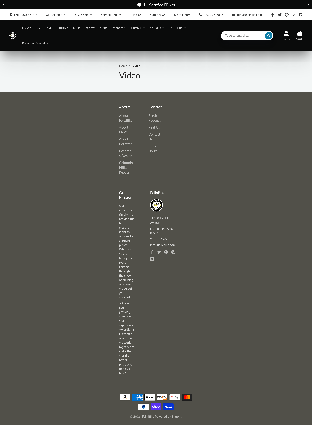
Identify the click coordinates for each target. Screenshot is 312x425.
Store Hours (182, 14)
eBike (76, 28)
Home (123, 66)
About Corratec (125, 141)
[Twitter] (280, 15)
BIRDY (63, 28)
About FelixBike (125, 117)
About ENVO (124, 129)
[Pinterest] (287, 15)
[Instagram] (294, 15)
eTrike (103, 28)
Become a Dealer (125, 153)
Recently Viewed (33, 43)
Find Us (136, 14)
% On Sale (81, 14)
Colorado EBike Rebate (126, 167)
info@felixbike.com (249, 14)
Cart (299, 35)
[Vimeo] (301, 15)
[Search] (268, 35)
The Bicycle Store (25, 14)
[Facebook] (273, 15)
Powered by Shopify (168, 416)
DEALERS (176, 28)
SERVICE (136, 28)
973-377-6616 (213, 14)
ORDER (155, 28)
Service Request (112, 14)
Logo (12, 35)
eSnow (90, 28)
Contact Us (157, 14)
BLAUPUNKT (45, 28)
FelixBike (148, 416)
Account (286, 35)
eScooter (118, 28)
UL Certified (54, 14)
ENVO (26, 28)
